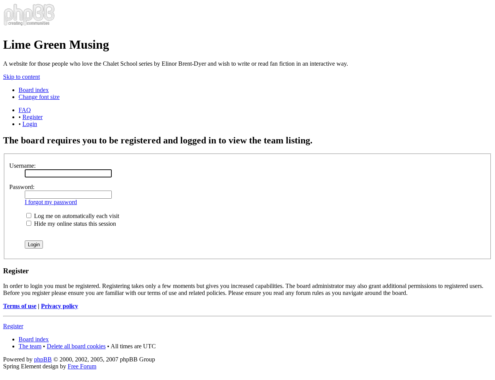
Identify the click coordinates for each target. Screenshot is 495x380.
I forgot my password (51, 202)
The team (30, 346)
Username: (22, 165)
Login (29, 124)
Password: (21, 187)
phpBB (43, 359)
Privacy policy (59, 306)
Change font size (39, 97)
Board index (34, 90)
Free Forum (82, 366)
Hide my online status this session (74, 223)
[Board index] (29, 25)
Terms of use (19, 306)
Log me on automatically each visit (75, 216)
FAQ (25, 110)
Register (32, 117)
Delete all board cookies (76, 346)
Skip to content (21, 76)
